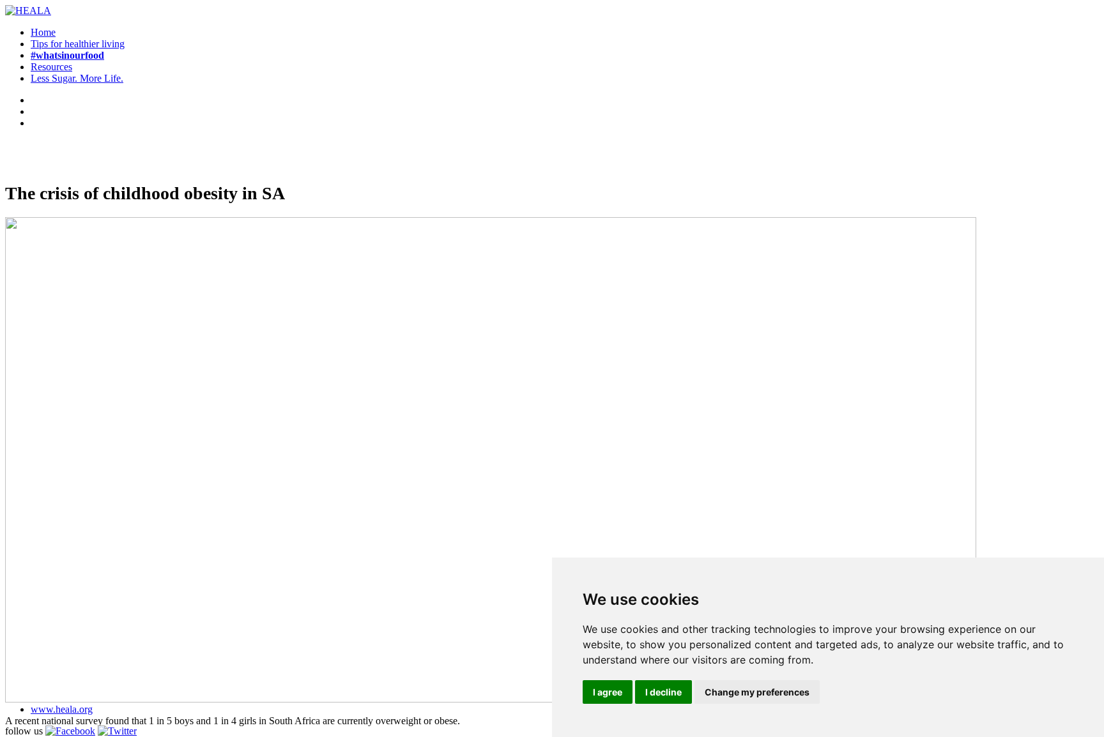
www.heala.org (62, 709)
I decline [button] (663, 692)
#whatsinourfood (67, 55)
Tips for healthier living (78, 43)
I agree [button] (607, 692)
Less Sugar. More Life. (77, 78)
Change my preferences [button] (757, 692)
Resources (51, 66)
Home (43, 32)
